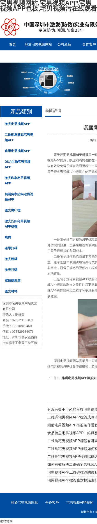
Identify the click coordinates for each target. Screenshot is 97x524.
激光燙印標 (13, 210)
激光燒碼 (11, 259)
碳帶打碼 (11, 248)
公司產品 (64, 44)
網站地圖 (6, 521)
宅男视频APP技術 (79, 502)
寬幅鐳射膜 (13, 280)
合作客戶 (52, 502)
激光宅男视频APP (17, 124)
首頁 (12, 44)
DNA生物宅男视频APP (17, 164)
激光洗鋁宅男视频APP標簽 (17, 223)
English (12, 56)
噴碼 (8, 237)
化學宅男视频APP (17, 151)
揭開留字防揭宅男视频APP (19, 196)
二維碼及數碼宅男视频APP (19, 137)
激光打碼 (11, 269)
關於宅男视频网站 (38, 44)
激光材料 (11, 291)
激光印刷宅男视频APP (17, 180)
